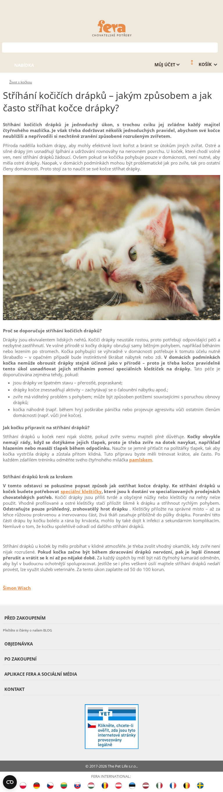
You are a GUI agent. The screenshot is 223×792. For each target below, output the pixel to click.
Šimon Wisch (17, 588)
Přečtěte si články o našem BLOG (27, 630)
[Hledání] (213, 46)
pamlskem (140, 460)
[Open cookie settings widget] (10, 782)
